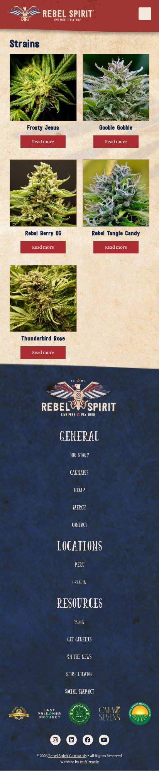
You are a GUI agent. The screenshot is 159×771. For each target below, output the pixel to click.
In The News (79, 657)
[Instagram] (55, 740)
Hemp (79, 491)
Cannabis (79, 473)
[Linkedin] (71, 740)
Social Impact (79, 692)
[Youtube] (104, 740)
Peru (80, 565)
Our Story (79, 456)
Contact (79, 525)
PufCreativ (89, 761)
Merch (79, 508)
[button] (145, 13)
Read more (43, 141)
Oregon (79, 583)
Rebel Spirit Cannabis (67, 755)
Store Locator (79, 675)
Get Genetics (79, 640)
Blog (79, 623)
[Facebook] (88, 740)
